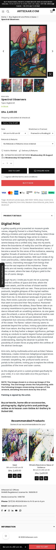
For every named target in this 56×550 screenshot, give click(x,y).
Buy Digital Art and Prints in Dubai (22, 17)
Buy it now (28, 183)
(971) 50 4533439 (15, 501)
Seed (15, 465)
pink (47, 202)
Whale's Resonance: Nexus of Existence (41, 466)
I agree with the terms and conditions (20, 177)
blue (41, 200)
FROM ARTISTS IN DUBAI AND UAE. (28, 4)
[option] (28, 51)
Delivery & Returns (29, 150)
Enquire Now (43, 170)
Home (3, 17)
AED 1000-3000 (31, 200)
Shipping (5, 117)
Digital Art (12, 202)
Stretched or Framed (38, 129)
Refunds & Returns (9, 139)
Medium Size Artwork (35, 202)
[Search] (7, 11)
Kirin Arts (5, 96)
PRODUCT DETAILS (12, 215)
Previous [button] (3, 51)
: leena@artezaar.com (17, 506)
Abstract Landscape (15, 200)
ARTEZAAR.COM (28, 11)
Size (3, 129)
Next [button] (53, 51)
